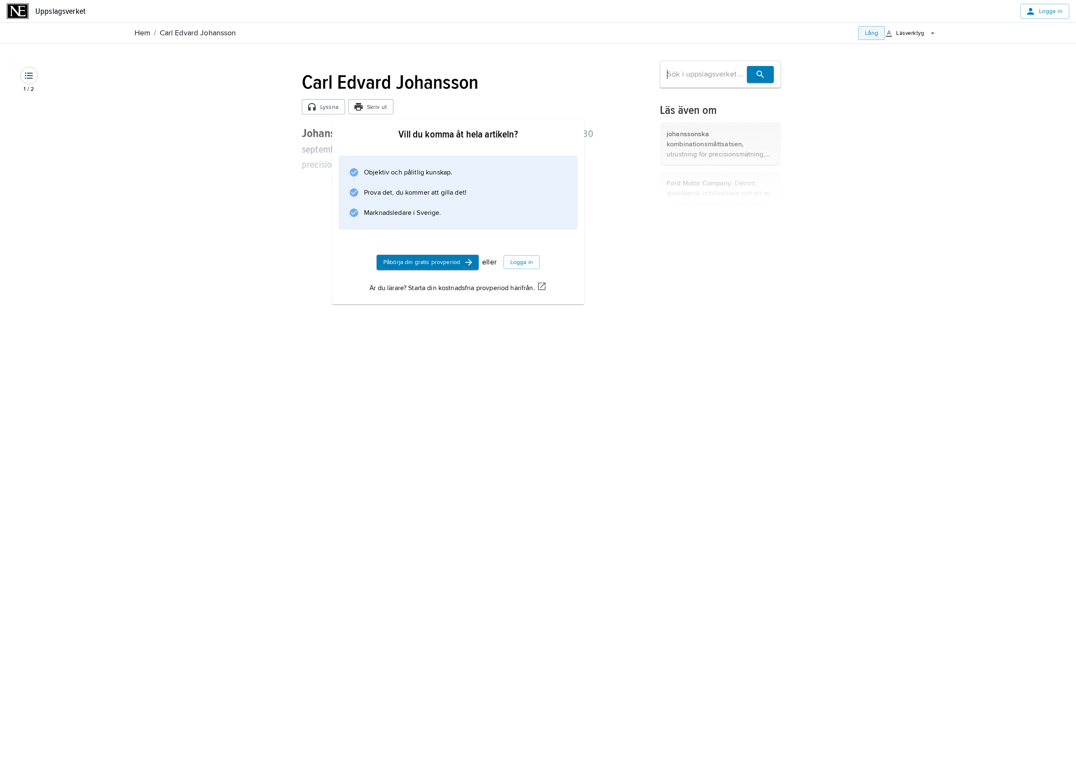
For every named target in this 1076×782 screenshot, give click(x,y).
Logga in (1051, 11)
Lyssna (329, 107)
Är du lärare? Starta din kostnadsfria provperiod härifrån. (452, 288)
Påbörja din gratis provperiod (421, 262)
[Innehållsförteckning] (29, 75)
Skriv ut (377, 107)
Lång (871, 33)
